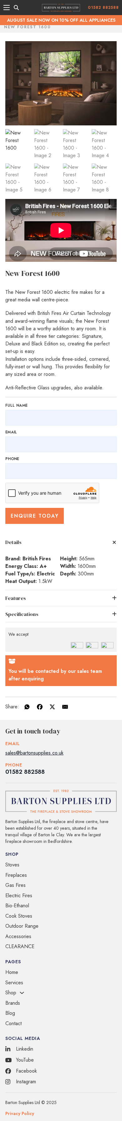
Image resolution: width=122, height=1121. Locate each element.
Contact (13, 1023)
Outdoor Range (21, 926)
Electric (46, 573)
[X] (52, 707)
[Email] (65, 707)
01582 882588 (103, 7)
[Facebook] (39, 707)
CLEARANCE (19, 946)
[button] (61, 542)
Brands (12, 1003)
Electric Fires (18, 895)
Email (11, 432)
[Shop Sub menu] (21, 992)
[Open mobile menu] (6, 7)
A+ (43, 566)
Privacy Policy (19, 1113)
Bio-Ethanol (17, 905)
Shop (10, 992)
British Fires (37, 558)
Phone (12, 459)
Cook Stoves (18, 916)
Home (11, 972)
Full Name (16, 405)
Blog (10, 1013)
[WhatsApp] (27, 707)
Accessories (18, 936)
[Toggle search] (16, 7)
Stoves (12, 864)
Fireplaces (16, 875)
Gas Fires (15, 885)
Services (14, 982)
